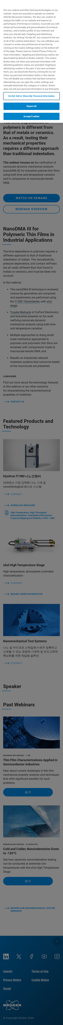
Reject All (31, 106)
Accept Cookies (31, 116)
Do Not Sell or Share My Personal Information (31, 96)
